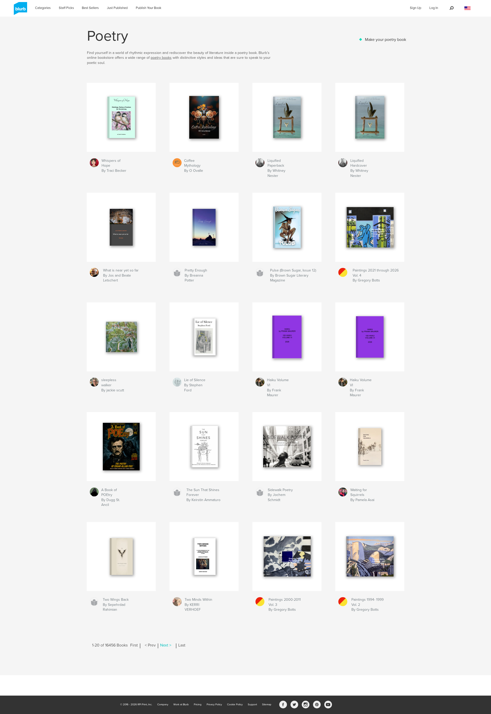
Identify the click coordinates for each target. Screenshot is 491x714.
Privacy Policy (214, 704)
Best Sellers (90, 8)
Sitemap (266, 704)
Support (252, 704)
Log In (433, 8)
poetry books (161, 57)
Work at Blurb (181, 704)
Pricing (198, 704)
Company (162, 704)
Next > (165, 645)
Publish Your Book (148, 8)
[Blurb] (19, 10)
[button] (467, 8)
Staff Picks (66, 8)
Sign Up (415, 8)
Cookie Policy (235, 704)
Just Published (117, 8)
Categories (43, 8)
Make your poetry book (385, 39)
